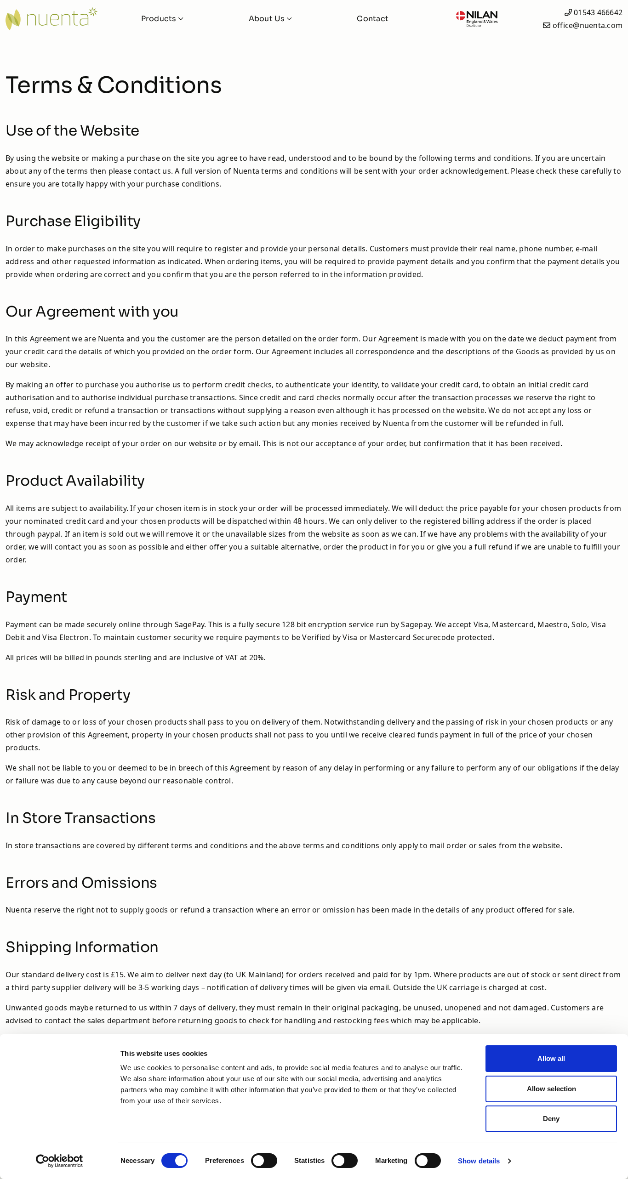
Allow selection (551, 1089)
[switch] (264, 1160)
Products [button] (159, 18)
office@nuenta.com (587, 25)
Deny (551, 1118)
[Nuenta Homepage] (51, 18)
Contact (372, 18)
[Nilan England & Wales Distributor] (476, 19)
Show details (479, 1161)
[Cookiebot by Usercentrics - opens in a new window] (59, 1161)
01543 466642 (598, 12)
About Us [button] (268, 18)
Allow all (551, 1058)
